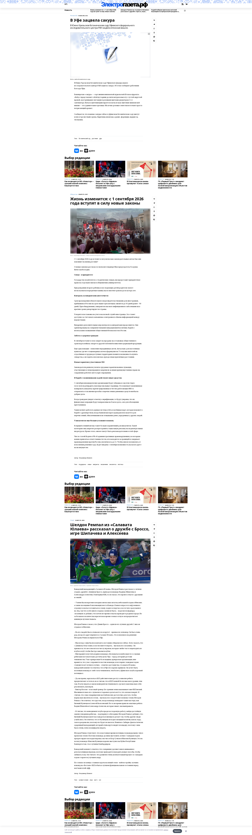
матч (95, 780)
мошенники (104, 464)
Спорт (72, 520)
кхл (100, 780)
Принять (177, 831)
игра (91, 780)
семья (89, 464)
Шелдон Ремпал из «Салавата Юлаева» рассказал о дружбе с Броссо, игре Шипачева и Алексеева (135, 10)
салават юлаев (83, 780)
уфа (100, 138)
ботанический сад (84, 138)
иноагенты (112, 464)
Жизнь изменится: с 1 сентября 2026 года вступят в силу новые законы (103, 10)
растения (95, 138)
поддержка (82, 464)
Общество (74, 194)
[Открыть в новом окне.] (78, 150)
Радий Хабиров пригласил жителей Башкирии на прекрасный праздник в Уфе (164, 10)
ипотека (120, 464)
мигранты (96, 464)
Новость (68, 10)
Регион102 (73, 15)
